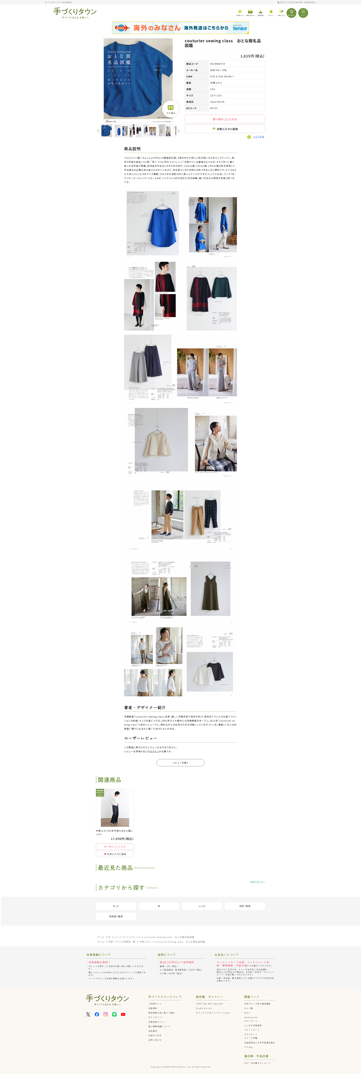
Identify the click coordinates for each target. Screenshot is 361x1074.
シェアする (258, 136)
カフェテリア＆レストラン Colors (213, 1012)
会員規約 (152, 1008)
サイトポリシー (156, 1017)
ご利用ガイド (155, 1003)
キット (116, 906)
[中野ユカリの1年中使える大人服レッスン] (115, 808)
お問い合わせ (155, 1039)
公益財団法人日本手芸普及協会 (259, 1042)
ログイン (154, 751)
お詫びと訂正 (155, 1035)
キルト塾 (248, 1008)
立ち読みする (170, 109)
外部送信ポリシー (157, 1021)
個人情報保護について (159, 1026)
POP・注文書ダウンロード (257, 1063)
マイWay (248, 1047)
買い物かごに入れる (225, 119)
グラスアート (250, 1034)
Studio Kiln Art (204, 1008)
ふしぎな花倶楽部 (253, 1025)
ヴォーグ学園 (250, 1038)
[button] (178, 130)
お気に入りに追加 (227, 129)
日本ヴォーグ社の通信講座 (257, 1003)
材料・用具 (245, 906)
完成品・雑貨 (116, 916)
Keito (247, 1012)
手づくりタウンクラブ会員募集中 (58, 2)
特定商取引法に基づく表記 (161, 1012)
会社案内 (152, 1030)
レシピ (202, 906)
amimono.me (251, 1017)
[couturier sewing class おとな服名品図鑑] (138, 80)
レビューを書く (180, 762)
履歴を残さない (257, 881)
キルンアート (250, 1020)
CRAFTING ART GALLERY (209, 1003)
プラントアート (252, 1029)
